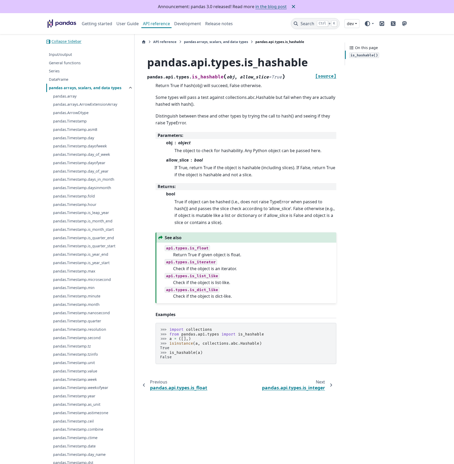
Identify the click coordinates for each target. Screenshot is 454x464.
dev (350, 23)
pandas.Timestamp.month (76, 304)
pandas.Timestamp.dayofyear (79, 163)
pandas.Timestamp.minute (76, 296)
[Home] (144, 42)
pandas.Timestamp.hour (74, 204)
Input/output (60, 54)
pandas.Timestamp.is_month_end (82, 221)
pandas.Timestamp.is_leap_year (81, 212)
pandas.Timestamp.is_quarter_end (83, 237)
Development (187, 23)
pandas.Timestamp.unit (74, 362)
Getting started (97, 23)
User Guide (127, 23)
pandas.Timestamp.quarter (77, 321)
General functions (65, 62)
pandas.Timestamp (70, 121)
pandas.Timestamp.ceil (73, 421)
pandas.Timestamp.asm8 (75, 129)
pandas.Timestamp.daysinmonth (82, 187)
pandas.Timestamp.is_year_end (80, 254)
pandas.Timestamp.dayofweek (80, 146)
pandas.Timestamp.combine (78, 429)
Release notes (219, 23)
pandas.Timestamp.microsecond (82, 279)
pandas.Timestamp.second (77, 337)
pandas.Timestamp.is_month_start (83, 229)
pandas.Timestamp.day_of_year (81, 171)
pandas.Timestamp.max (74, 271)
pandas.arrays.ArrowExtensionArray (85, 104)
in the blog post (271, 6)
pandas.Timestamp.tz (72, 346)
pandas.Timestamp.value (75, 371)
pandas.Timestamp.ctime (75, 437)
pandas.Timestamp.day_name (79, 454)
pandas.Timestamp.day (73, 137)
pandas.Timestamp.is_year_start (81, 262)
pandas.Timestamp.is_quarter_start (84, 246)
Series (54, 71)
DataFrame (58, 79)
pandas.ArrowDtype (71, 112)
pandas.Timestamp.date (74, 446)
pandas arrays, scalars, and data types (85, 88)
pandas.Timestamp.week (75, 379)
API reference (156, 23)
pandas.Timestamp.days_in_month (83, 179)
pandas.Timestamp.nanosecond (81, 312)
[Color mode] (369, 23)
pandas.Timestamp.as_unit (76, 404)
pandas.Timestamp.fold (74, 196)
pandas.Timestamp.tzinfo (75, 354)
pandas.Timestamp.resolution (79, 329)
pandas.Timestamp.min (74, 287)
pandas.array (64, 96)
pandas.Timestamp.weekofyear (80, 387)
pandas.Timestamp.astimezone (80, 412)
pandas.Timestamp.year (74, 396)
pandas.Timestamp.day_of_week (81, 154)
